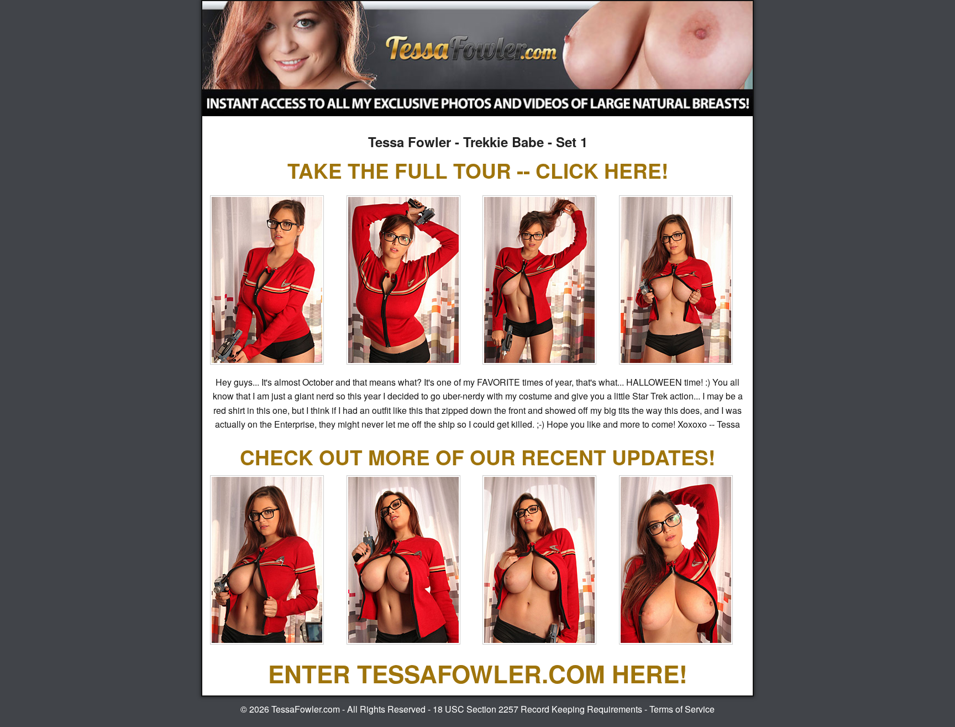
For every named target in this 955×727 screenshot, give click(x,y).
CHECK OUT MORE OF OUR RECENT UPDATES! (477, 456)
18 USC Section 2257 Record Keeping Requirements (537, 709)
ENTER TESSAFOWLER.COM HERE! (478, 673)
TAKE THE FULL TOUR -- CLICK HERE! (477, 170)
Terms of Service (682, 709)
